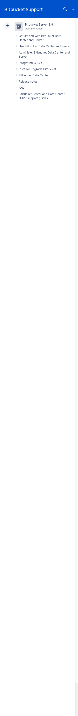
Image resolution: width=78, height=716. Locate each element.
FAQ (21, 87)
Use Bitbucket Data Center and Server (44, 46)
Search (65, 9)
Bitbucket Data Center (34, 75)
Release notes (28, 81)
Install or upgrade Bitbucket (37, 69)
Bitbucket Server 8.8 (39, 24)
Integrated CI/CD (30, 63)
